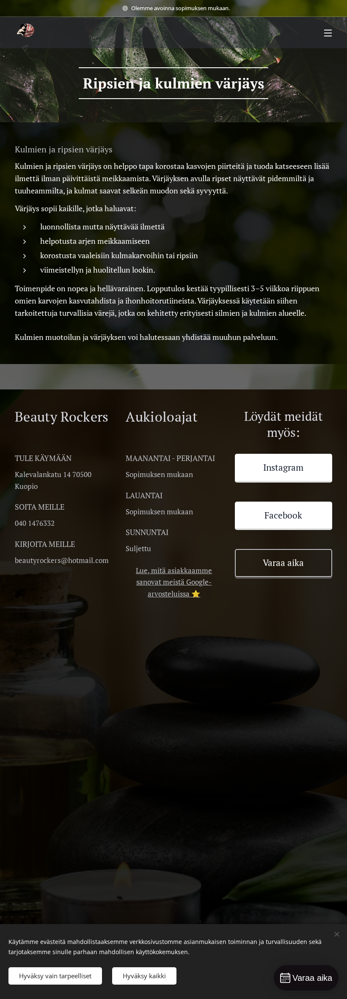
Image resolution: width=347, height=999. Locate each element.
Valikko (327, 32)
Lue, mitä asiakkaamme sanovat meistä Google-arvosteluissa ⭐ (174, 582)
